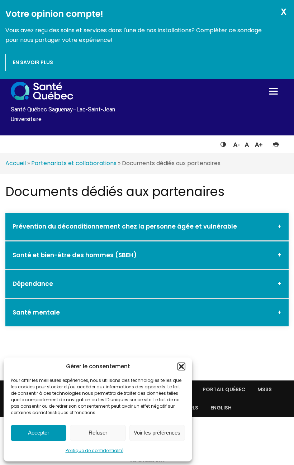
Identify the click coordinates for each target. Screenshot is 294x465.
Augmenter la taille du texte (259, 143)
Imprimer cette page (276, 143)
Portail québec (224, 389)
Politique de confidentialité (94, 450)
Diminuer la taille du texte (236, 143)
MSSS (264, 389)
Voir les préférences (157, 433)
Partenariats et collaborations (74, 163)
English (221, 407)
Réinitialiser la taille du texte (247, 143)
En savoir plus (33, 62)
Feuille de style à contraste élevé (223, 143)
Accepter (38, 433)
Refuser (98, 433)
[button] (181, 366)
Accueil (15, 163)
